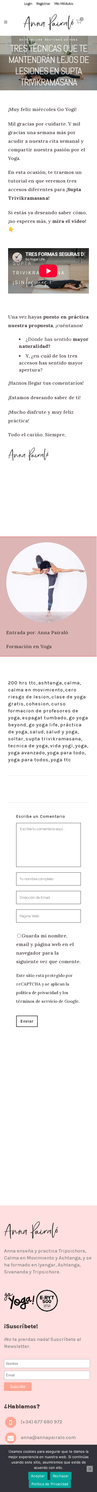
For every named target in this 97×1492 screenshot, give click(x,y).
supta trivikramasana (53, 739)
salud (37, 732)
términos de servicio (36, 1001)
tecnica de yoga (28, 746)
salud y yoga (62, 732)
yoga (81, 746)
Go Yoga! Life (31, 39)
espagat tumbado (44, 718)
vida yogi (61, 746)
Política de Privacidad (50, 1484)
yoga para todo (66, 753)
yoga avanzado (26, 753)
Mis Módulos (63, 3)
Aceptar (38, 1476)
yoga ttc (61, 760)
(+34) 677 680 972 (41, 1422)
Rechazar (61, 1476)
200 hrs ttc (22, 683)
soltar (15, 739)
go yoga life (43, 725)
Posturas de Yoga (61, 39)
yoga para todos (28, 760)
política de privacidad (37, 992)
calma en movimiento (35, 690)
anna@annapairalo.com (48, 1437)
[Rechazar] (89, 1469)
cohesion (37, 704)
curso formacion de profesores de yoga (43, 711)
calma (72, 683)
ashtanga (50, 683)
